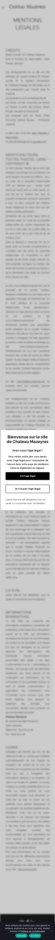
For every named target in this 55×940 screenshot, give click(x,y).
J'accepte (21, 935)
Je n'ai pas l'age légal (27, 488)
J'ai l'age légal (27, 476)
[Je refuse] (51, 930)
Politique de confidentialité (32, 931)
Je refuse (35, 935)
